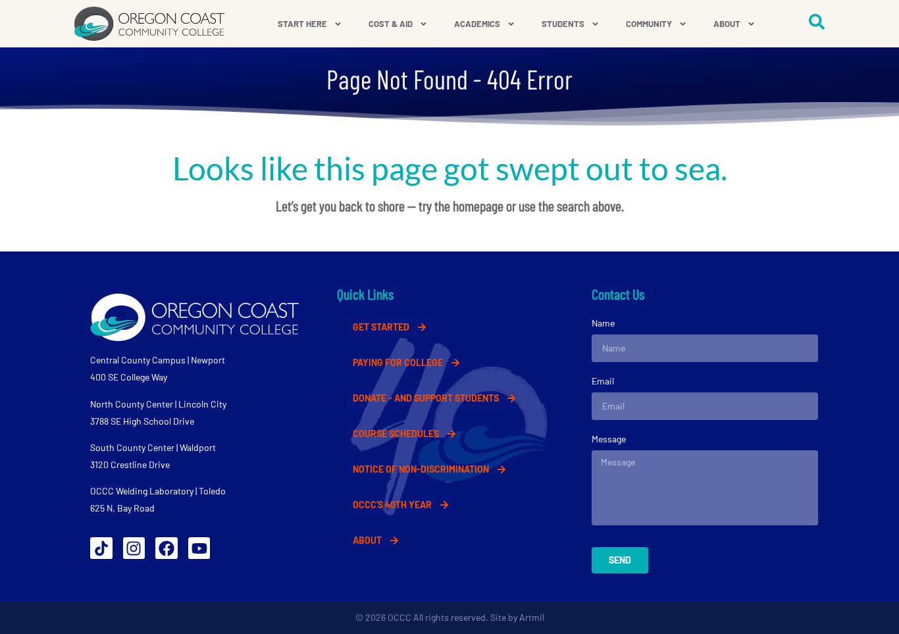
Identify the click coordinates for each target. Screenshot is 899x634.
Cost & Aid (391, 23)
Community (649, 23)
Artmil (531, 617)
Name (603, 323)
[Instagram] (134, 548)
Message (609, 438)
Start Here (302, 23)
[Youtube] (199, 548)
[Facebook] (166, 548)
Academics (477, 23)
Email (603, 380)
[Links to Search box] (817, 22)
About (726, 23)
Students (563, 23)
